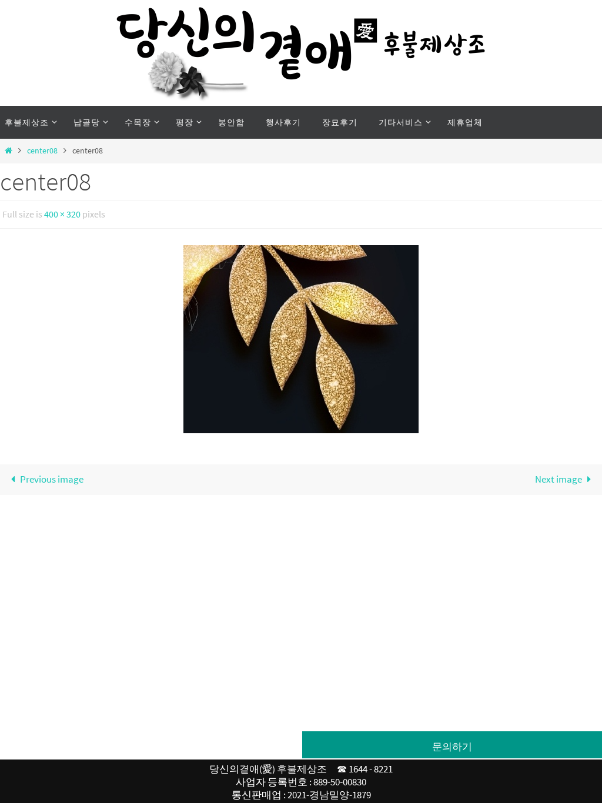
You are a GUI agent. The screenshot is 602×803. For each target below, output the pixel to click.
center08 (42, 151)
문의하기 (452, 746)
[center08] (301, 336)
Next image (558, 476)
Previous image (51, 476)
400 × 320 (62, 213)
